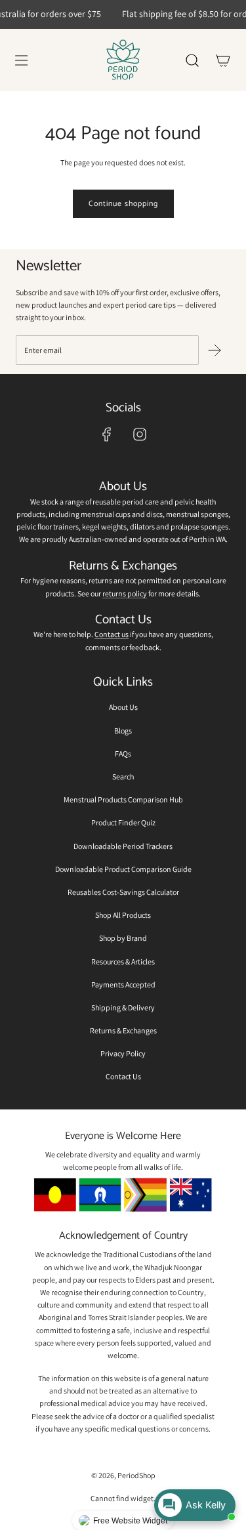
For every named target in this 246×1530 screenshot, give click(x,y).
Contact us (111, 634)
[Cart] (222, 60)
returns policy (124, 593)
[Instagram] (139, 434)
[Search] (191, 60)
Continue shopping (123, 203)
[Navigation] (21, 60)
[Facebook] (107, 434)
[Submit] (214, 350)
